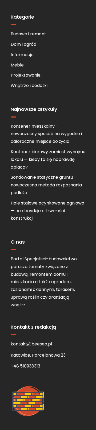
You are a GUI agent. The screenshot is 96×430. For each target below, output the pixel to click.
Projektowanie (26, 75)
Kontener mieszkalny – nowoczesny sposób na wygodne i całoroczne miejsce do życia (46, 134)
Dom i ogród (23, 44)
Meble (17, 65)
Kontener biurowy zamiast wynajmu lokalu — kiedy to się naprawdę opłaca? (48, 159)
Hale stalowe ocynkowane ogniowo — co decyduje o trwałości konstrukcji (47, 211)
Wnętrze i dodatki (29, 85)
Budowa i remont (28, 34)
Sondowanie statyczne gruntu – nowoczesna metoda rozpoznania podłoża (46, 185)
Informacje (22, 55)
